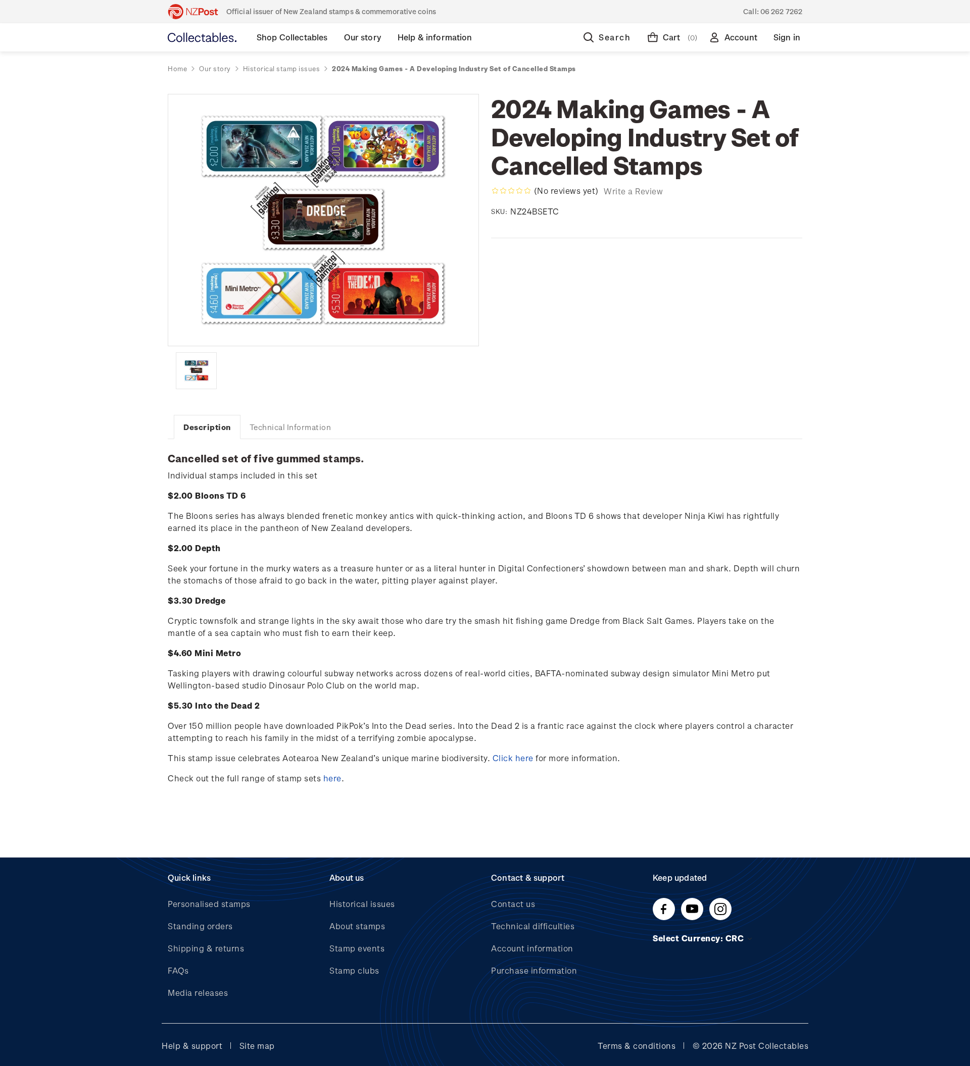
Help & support (192, 1045)
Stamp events (356, 948)
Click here (513, 758)
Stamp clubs (354, 970)
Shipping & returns (206, 948)
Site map (257, 1045)
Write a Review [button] (633, 191)
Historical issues (362, 904)
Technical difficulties (532, 926)
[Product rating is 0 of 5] (511, 191)
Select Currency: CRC (699, 938)
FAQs (178, 970)
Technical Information (290, 427)
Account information (532, 948)
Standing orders (200, 926)
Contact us (513, 904)
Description (207, 427)
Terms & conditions (636, 1045)
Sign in (786, 37)
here (332, 778)
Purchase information (534, 970)
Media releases (198, 992)
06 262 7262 (781, 11)
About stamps (357, 926)
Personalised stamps (209, 904)
